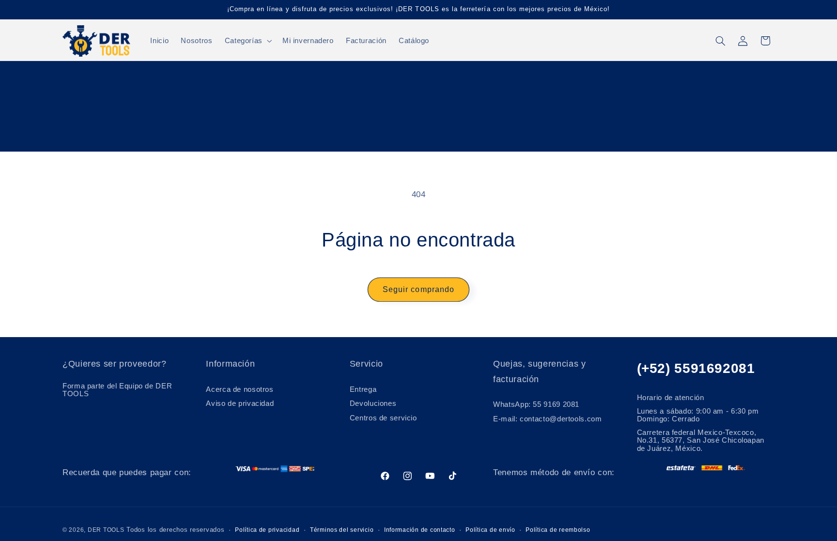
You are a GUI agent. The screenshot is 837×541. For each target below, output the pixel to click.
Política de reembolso (558, 530)
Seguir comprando (418, 289)
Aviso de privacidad (240, 403)
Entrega (363, 389)
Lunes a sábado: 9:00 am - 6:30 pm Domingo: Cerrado (698, 415)
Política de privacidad (267, 530)
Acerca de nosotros (239, 389)
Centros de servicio (383, 418)
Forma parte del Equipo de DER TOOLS (117, 390)
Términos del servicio (341, 530)
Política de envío (490, 530)
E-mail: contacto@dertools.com (547, 419)
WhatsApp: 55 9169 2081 (536, 404)
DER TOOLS (106, 530)
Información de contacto (419, 530)
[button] (247, 40)
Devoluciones (373, 403)
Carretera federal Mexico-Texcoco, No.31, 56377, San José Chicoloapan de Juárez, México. (700, 440)
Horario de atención (670, 398)
